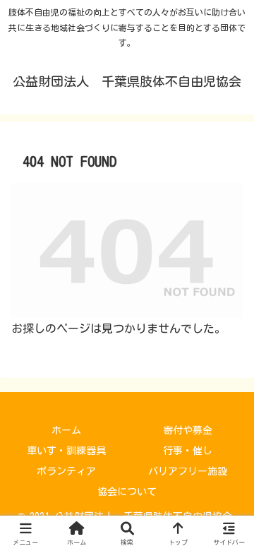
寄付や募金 (187, 430)
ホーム (66, 430)
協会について (127, 492)
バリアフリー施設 (187, 471)
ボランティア (66, 471)
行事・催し (187, 451)
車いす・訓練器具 (66, 451)
